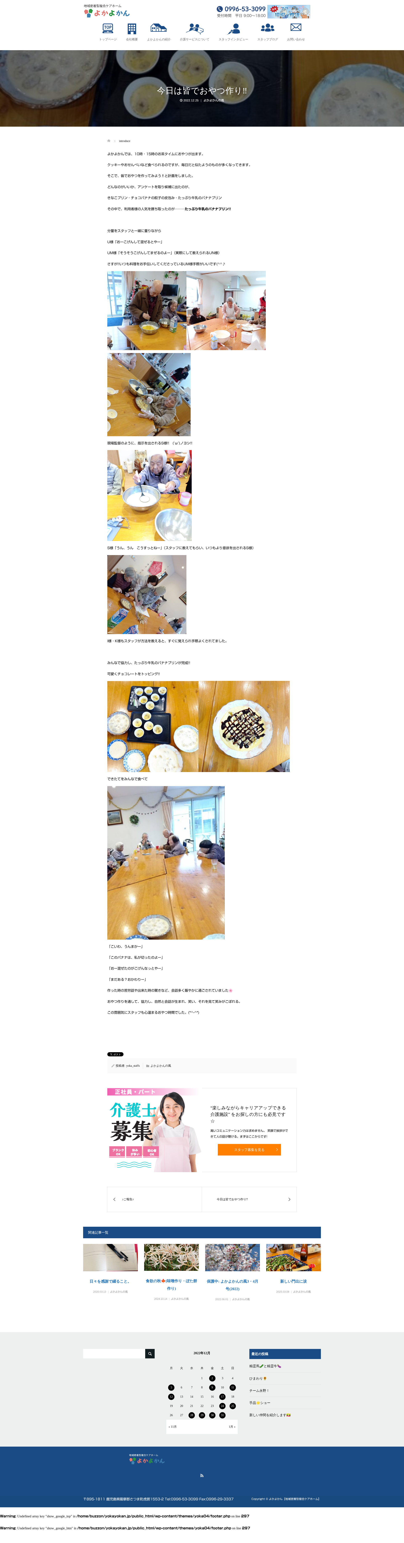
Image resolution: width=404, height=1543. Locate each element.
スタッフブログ (267, 39)
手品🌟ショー (259, 1403)
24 (222, 1406)
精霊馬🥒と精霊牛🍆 (265, 1366)
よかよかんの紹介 (159, 39)
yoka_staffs (133, 1065)
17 (222, 1396)
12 (171, 1396)
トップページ (108, 39)
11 (232, 1387)
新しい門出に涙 (293, 1281)
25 (232, 1406)
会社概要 (132, 39)
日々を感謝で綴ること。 (110, 1281)
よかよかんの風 (213, 100)
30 (212, 1415)
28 (191, 1415)
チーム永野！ (259, 1390)
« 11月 (173, 1426)
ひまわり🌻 (258, 1378)
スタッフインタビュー (233, 39)
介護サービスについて (194, 39)
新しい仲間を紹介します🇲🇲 (270, 1415)
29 (202, 1415)
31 (222, 1415)
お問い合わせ (296, 39)
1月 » (232, 1426)
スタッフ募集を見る (249, 1150)
